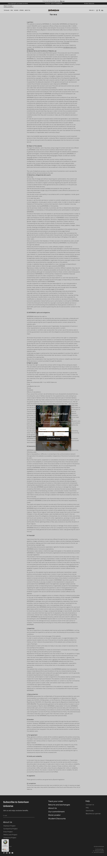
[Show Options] (50, 434)
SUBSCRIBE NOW (53, 439)
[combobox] (44, 434)
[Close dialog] (38, 407)
